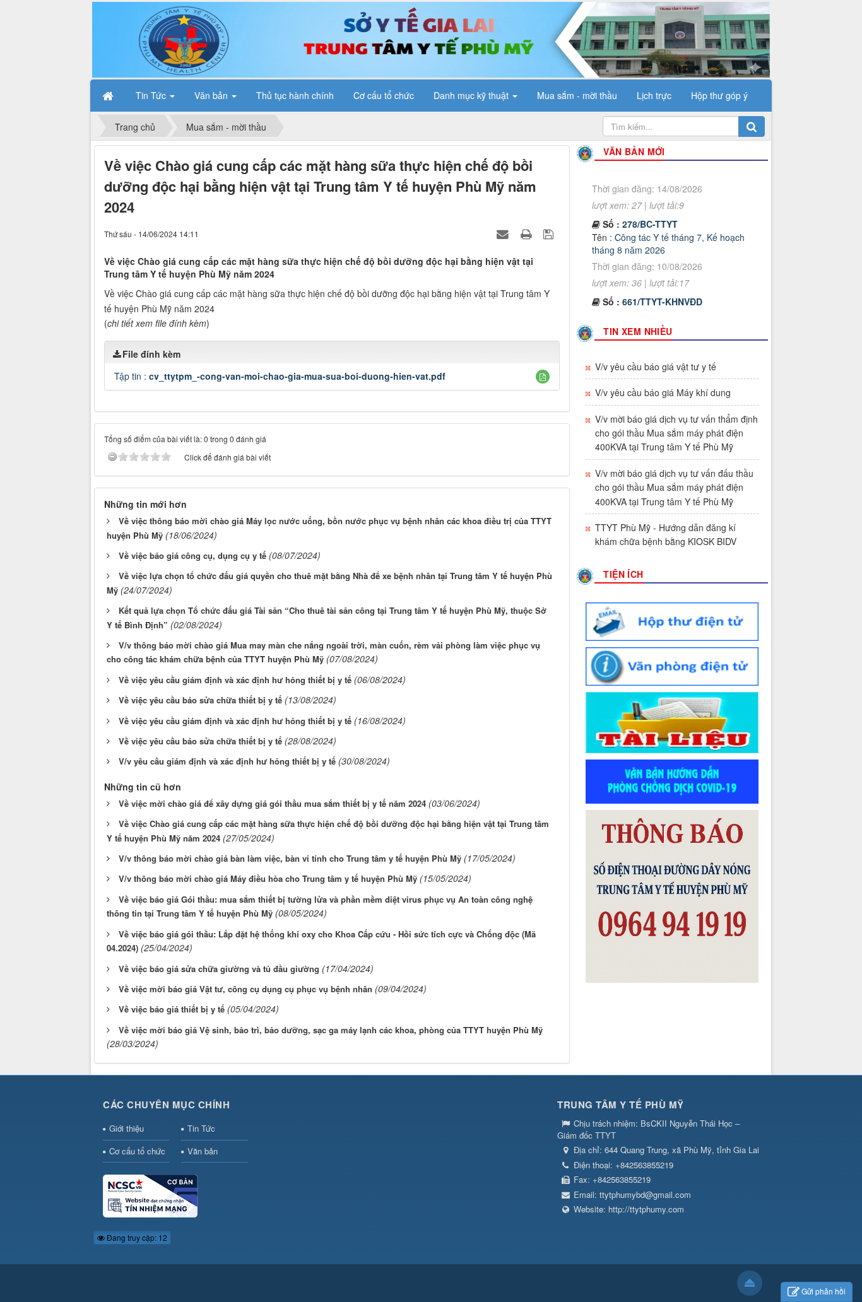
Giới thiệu (126, 1128)
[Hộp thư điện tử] (672, 620)
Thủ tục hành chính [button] (295, 95)
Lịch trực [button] (654, 95)
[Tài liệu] (672, 721)
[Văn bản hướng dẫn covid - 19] (672, 780)
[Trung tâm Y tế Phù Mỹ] (431, 38)
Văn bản (202, 1151)
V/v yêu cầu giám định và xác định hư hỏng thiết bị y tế (227, 761)
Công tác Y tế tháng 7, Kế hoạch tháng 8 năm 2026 (668, 222)
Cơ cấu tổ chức (137, 1151)
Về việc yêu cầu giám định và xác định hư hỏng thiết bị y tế (235, 680)
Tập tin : (280, 376)
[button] (543, 376)
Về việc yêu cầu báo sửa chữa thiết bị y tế (200, 700)
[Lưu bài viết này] (550, 233)
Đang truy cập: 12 (136, 1237)
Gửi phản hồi (823, 1291)
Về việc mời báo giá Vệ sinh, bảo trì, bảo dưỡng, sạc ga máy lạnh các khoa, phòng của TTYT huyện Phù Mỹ (331, 1030)
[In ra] (527, 233)
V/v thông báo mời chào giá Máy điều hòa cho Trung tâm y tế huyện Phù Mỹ (268, 878)
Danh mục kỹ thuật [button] (472, 95)
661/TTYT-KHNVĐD (662, 280)
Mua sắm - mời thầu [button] (577, 95)
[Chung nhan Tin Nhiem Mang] (150, 1194)
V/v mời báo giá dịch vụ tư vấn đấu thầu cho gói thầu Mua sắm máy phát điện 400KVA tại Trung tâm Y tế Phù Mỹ (674, 487)
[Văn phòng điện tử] (672, 665)
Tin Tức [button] (152, 95)
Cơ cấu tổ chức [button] (383, 95)
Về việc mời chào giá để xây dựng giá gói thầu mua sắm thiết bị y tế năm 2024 (272, 803)
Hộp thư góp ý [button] (719, 95)
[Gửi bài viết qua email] (504, 233)
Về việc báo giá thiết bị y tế (172, 1009)
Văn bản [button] (212, 95)
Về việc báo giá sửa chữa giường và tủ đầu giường (219, 969)
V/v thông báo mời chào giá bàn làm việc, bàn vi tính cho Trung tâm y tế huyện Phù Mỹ (290, 858)
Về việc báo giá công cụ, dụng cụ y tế (192, 555)
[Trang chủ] (109, 95)
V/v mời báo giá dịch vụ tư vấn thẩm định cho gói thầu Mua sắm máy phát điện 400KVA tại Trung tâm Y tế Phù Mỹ (676, 433)
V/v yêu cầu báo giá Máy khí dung (663, 392)
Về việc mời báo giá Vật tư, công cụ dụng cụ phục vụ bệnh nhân (245, 989)
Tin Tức (201, 1128)
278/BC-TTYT (650, 203)
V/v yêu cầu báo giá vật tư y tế (655, 366)
